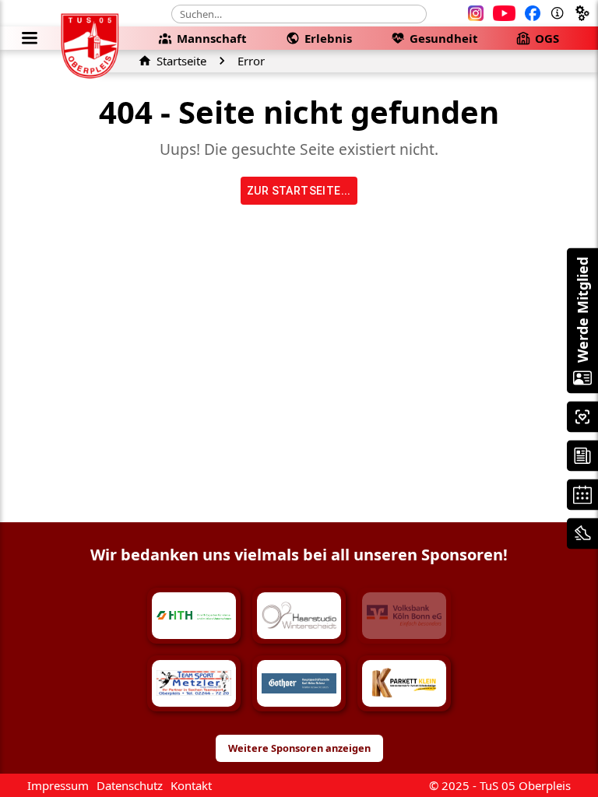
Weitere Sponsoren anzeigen (299, 748)
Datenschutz (130, 785)
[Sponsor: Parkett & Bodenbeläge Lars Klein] (404, 683)
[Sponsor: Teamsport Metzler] (194, 683)
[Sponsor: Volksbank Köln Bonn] (404, 616)
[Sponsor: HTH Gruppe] (194, 616)
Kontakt (191, 785)
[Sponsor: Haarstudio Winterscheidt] (299, 616)
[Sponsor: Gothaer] (299, 683)
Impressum (58, 785)
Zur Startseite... (299, 190)
